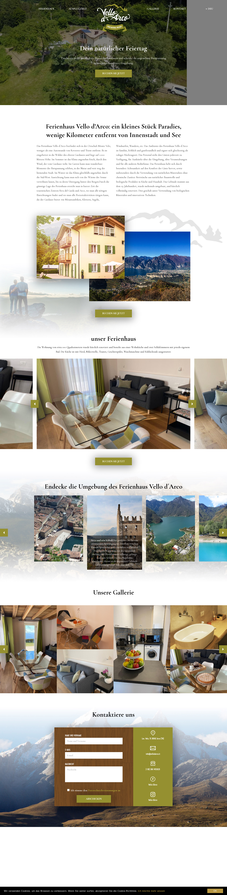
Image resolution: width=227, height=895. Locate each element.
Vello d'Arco (152, 784)
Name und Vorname (73, 735)
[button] (4, 533)
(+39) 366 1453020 (153, 769)
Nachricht (69, 764)
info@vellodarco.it (153, 754)
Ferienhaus (46, 8)
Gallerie (153, 8)
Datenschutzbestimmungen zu (104, 790)
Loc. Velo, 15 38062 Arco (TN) (153, 738)
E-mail (67, 749)
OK (215, 891)
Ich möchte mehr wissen (151, 891)
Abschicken (94, 798)
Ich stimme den (95, 790)
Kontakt (180, 8)
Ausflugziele (78, 8)
